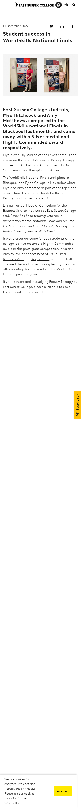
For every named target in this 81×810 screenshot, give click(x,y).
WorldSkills (17, 178)
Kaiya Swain (40, 259)
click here (51, 287)
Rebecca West (13, 259)
